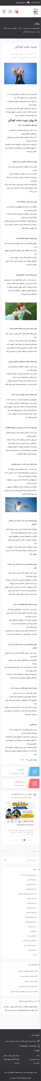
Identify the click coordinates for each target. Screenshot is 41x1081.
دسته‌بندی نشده (31, 936)
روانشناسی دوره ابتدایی (29, 941)
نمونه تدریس (32, 950)
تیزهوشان (33, 931)
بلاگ (37, 1055)
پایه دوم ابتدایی (31, 898)
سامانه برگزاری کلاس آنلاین (11, 1055)
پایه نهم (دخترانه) (31, 912)
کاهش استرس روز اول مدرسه (29, 976)
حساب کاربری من (34, 1059)
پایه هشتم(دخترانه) (30, 917)
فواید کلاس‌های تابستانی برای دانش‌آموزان (21, 825)
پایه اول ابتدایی (31, 880)
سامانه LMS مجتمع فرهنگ (11, 1059)
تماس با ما (36, 1063)
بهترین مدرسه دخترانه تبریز (27, 58)
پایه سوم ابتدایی (31, 903)
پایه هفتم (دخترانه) (31, 922)
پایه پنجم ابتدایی (31, 884)
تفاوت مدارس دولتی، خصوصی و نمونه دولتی (24, 991)
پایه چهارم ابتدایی (31, 889)
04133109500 (34, 3)
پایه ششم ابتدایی (31, 908)
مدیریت (13, 54)
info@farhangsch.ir (21, 3)
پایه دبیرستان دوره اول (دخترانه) (27, 894)
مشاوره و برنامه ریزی (30, 945)
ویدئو (34, 955)
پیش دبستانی (32, 926)
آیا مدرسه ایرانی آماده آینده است (28, 986)
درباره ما (17, 1063)
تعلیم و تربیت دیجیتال (31, 981)
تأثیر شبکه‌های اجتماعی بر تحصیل (28, 971)
